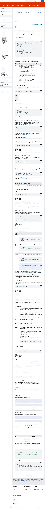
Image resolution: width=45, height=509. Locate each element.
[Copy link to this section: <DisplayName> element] (26, 85)
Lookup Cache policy (29, 31)
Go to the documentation (36, 24)
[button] (6, 30)
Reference (33, 5)
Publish (13, 5)
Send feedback (39, 12)
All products (14, 503)
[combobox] (29, 1)
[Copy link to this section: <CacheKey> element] (25, 103)
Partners (14, 490)
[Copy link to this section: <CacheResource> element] (27, 137)
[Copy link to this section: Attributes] (19, 181)
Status (24, 490)
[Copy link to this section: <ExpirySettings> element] (27, 210)
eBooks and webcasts (16, 492)
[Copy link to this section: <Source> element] (23, 346)
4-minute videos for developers (38, 489)
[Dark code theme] (40, 41)
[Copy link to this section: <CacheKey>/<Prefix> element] (29, 189)
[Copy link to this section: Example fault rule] (22, 460)
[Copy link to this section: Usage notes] (21, 359)
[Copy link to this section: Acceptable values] (23, 306)
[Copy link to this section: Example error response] (25, 448)
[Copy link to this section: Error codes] (20, 387)
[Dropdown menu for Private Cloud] (18, 1)
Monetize (22, 5)
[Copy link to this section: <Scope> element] (23, 280)
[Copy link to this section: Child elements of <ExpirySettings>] (30, 228)
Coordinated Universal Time (32, 265)
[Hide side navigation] (10, 507)
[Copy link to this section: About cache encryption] (25, 380)
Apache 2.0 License (24, 480)
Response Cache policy (36, 34)
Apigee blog (36, 490)
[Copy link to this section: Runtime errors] (21, 395)
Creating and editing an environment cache (33, 152)
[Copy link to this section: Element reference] (23, 37)
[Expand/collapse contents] (19, 14)
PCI (31, 382)
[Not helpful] (41, 10)
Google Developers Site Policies (37, 480)
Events (14, 489)
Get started (3, 5)
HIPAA (34, 382)
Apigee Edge (3, 3)
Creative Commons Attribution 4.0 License (36, 479)
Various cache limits (22, 373)
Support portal (26, 492)
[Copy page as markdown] (30, 12)
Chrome (14, 499)
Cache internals (31, 376)
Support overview (26, 489)
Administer (28, 5)
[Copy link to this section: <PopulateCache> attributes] (28, 59)
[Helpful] (40, 10)
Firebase (14, 500)
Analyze (17, 5)
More (38, 5)
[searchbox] (6, 8)
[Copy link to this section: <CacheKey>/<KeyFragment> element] (32, 155)
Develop (8, 5)
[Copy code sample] (41, 41)
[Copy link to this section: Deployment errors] (23, 412)
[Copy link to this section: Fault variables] (21, 431)
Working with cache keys (25, 134)
